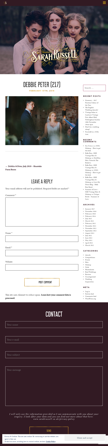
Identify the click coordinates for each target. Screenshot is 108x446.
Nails (87, 267)
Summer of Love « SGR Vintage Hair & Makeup (92, 191)
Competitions (90, 257)
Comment (10, 195)
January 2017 (90, 209)
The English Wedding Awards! (91, 108)
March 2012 (89, 245)
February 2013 (90, 223)
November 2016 (90, 211)
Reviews (88, 274)
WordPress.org (90, 299)
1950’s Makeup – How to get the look (92, 148)
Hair (87, 262)
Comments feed (90, 296)
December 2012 (90, 226)
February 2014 (90, 216)
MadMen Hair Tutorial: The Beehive (92, 160)
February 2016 (90, 214)
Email (8, 247)
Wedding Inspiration (89, 280)
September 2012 (90, 231)
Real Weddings (90, 272)
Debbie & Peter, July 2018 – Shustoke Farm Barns (23, 168)
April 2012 (89, 243)
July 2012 (88, 235)
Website (9, 261)
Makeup (88, 265)
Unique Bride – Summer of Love (92, 196)
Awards (88, 255)
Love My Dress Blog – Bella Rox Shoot (92, 184)
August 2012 (89, 233)
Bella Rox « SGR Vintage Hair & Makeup (91, 155)
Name (8, 233)
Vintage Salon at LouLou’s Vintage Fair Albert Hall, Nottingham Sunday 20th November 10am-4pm (92, 118)
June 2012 (88, 238)
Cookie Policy (51, 441)
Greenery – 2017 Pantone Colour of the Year (91, 102)
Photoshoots (89, 269)
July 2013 (88, 218)
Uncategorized (90, 277)
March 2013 (89, 221)
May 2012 (88, 240)
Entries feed (89, 294)
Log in (87, 291)
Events (87, 260)
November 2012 (90, 228)
